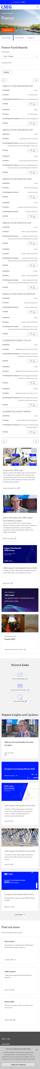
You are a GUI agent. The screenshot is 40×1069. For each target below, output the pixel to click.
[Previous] (4, 80)
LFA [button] (23, 2)
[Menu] (37, 7)
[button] (20, 1038)
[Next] (36, 80)
